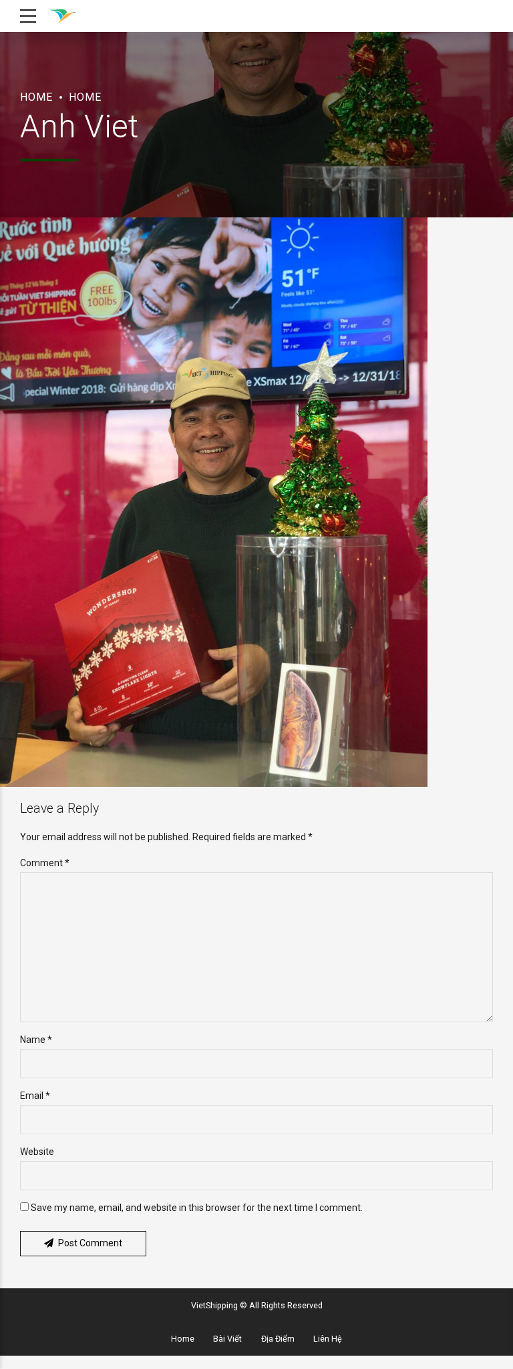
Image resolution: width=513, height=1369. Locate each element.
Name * (36, 1039)
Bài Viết (227, 1339)
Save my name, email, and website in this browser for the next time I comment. (197, 1207)
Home (36, 97)
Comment (44, 863)
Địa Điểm (278, 1339)
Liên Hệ (327, 1339)
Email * (35, 1095)
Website (37, 1151)
